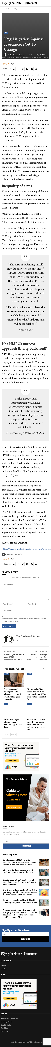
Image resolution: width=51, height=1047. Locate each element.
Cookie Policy (6, 1025)
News (6, 673)
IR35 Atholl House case (13, 554)
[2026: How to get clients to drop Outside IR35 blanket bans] (14, 710)
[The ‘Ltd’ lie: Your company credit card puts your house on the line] (44, 872)
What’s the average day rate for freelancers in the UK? (37, 657)
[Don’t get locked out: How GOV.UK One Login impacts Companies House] (44, 902)
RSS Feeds (5, 1031)
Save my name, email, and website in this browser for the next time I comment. (24, 620)
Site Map (4, 1028)
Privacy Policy (6, 1022)
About (3, 966)
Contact (4, 969)
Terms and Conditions (9, 1019)
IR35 (6, 32)
